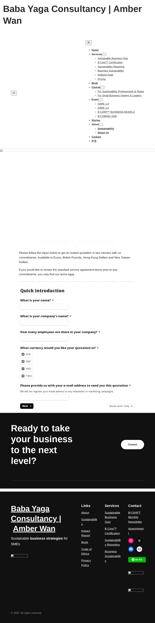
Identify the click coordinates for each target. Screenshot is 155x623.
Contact (132, 444)
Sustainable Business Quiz (112, 517)
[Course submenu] (102, 87)
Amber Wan (34, 528)
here (71, 274)
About (85, 512)
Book (84, 542)
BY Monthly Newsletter (135, 517)
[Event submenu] (100, 99)
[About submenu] (101, 124)
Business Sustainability (112, 556)
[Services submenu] (104, 54)
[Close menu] (89, 42)
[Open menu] (14, 92)
